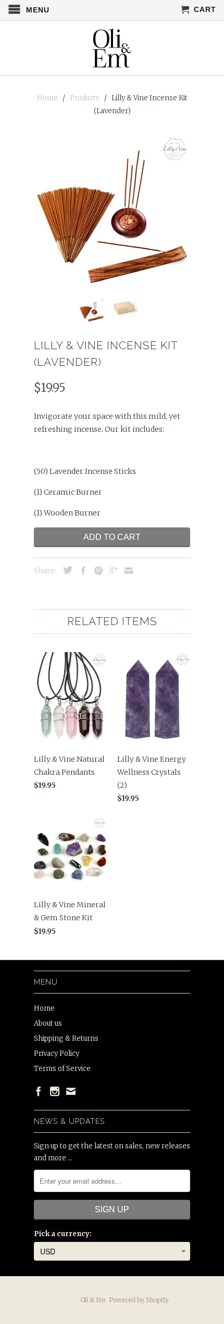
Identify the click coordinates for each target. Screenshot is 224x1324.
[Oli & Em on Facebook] (38, 1091)
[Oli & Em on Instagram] (54, 1091)
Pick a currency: (63, 1233)
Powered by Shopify (139, 1300)
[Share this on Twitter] (65, 570)
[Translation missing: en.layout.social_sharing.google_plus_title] (111, 570)
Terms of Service (62, 1068)
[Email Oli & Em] (71, 1091)
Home (44, 1008)
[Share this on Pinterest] (96, 570)
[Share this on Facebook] (81, 570)
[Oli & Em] (112, 48)
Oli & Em (93, 1300)
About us (48, 1023)
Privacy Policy (56, 1053)
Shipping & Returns (66, 1038)
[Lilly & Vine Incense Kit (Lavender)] (112, 212)
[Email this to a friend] (126, 570)
